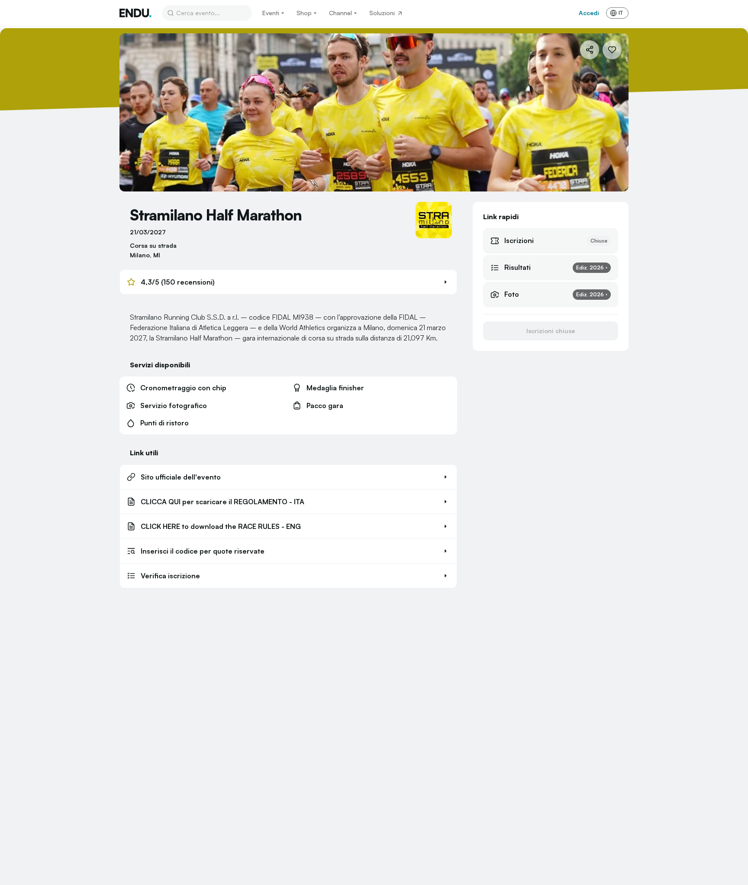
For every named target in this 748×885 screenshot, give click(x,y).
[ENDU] (135, 13)
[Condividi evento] (589, 49)
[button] (288, 282)
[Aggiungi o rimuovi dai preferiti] (612, 49)
